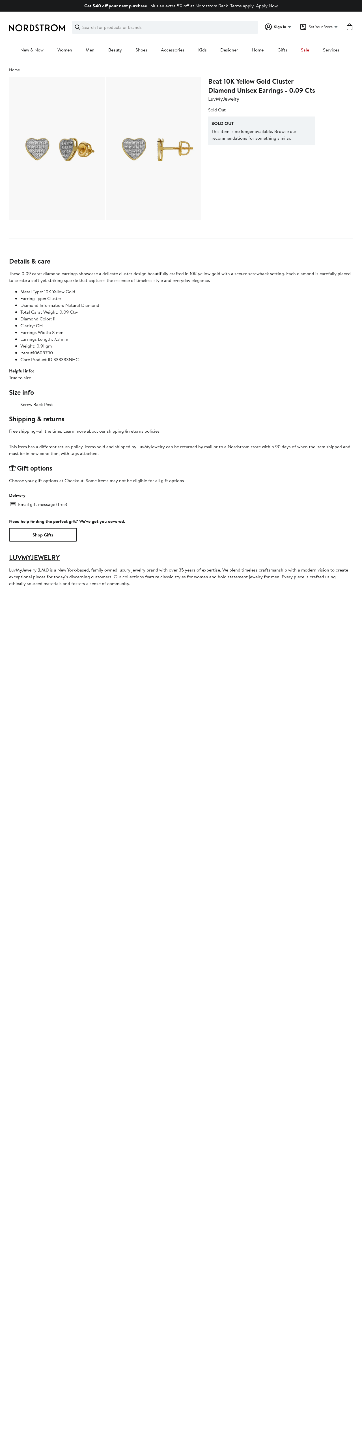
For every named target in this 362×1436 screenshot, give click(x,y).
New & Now (32, 50)
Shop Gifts (43, 535)
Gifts (282, 50)
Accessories (172, 50)
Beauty (115, 50)
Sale (305, 50)
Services (331, 50)
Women (64, 50)
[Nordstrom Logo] (37, 27)
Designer (229, 50)
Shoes (141, 50)
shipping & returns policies (133, 431)
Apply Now (267, 6)
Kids (202, 50)
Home (258, 50)
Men (90, 50)
